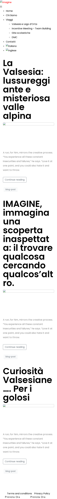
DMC (14, 37)
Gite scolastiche (21, 33)
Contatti (10, 41)
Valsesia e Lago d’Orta (24, 24)
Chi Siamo (11, 15)
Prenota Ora (12, 497)
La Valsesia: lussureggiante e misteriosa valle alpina (26, 89)
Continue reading (15, 179)
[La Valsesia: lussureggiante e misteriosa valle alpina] (28, 135)
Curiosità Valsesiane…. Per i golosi (27, 384)
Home (9, 11)
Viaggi (9, 19)
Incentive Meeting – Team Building (31, 28)
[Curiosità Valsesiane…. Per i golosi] (28, 417)
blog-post (11, 189)
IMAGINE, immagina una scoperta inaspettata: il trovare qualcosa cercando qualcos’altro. (28, 243)
